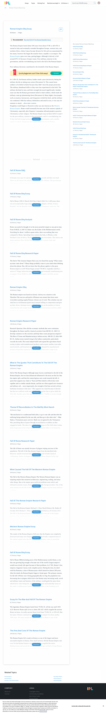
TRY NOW (56, 73)
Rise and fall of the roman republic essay (37, 40)
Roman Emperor (58, 678)
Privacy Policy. (43, 711)
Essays (27, 3)
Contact (7, 694)
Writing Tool (41, 3)
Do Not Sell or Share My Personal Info (81, 706)
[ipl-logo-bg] (8, 2)
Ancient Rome (8, 678)
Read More (36, 179)
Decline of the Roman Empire (12, 680)
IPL (6, 8)
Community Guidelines (36, 694)
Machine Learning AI (53, 3)
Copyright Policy (34, 691)
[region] (53, 706)
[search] (94, 3)
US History (64, 3)
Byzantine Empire (58, 676)
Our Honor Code (34, 696)
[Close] (103, 706)
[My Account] (99, 3)
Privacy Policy (33, 698)
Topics (33, 3)
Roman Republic (58, 680)
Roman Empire (15, 56)
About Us (7, 691)
